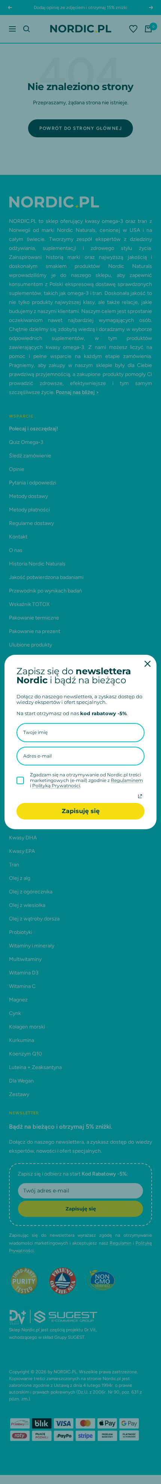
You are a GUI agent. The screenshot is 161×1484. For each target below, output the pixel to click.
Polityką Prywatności (56, 785)
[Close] (148, 664)
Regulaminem (127, 780)
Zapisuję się (81, 811)
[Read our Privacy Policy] (140, 796)
